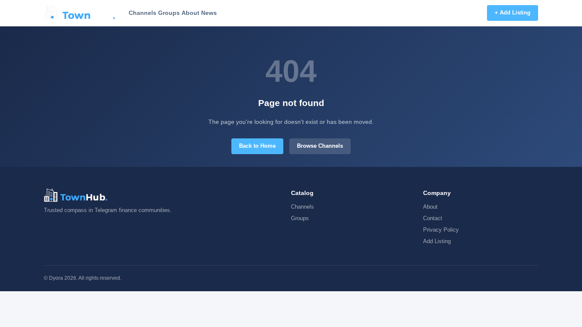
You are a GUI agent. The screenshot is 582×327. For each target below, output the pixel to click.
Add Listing (437, 241)
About (190, 12)
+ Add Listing (512, 12)
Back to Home (257, 146)
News (209, 12)
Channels (142, 12)
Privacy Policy (441, 230)
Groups (169, 12)
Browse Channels (320, 146)
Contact (432, 218)
